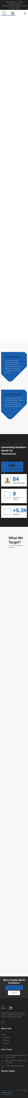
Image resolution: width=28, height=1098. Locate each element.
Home (4, 1034)
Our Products (6, 1037)
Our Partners (6, 1040)
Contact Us (6, 1043)
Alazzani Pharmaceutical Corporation (11, 1090)
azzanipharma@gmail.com (14, 4)
